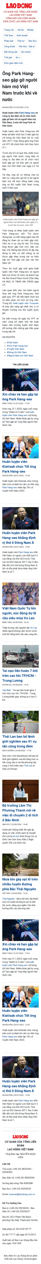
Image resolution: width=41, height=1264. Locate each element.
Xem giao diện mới (13, 63)
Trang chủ (9, 30)
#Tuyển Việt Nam (15, 349)
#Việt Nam (12, 342)
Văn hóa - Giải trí (27, 46)
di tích (16, 836)
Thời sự (21, 41)
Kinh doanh (22, 35)
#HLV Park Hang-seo (17, 345)
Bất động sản (10, 52)
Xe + (18, 57)
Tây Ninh (6, 690)
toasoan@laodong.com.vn (22, 1194)
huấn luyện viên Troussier (26, 303)
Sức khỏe (26, 52)
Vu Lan (33, 627)
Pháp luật (8, 41)
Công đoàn (9, 46)
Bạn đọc (32, 41)
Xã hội (21, 30)
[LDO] (20, 380)
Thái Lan (28, 765)
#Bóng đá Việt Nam (17, 352)
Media (30, 30)
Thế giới (8, 57)
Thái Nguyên (8, 898)
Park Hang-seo (27, 112)
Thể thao (8, 35)
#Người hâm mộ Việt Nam (20, 355)
